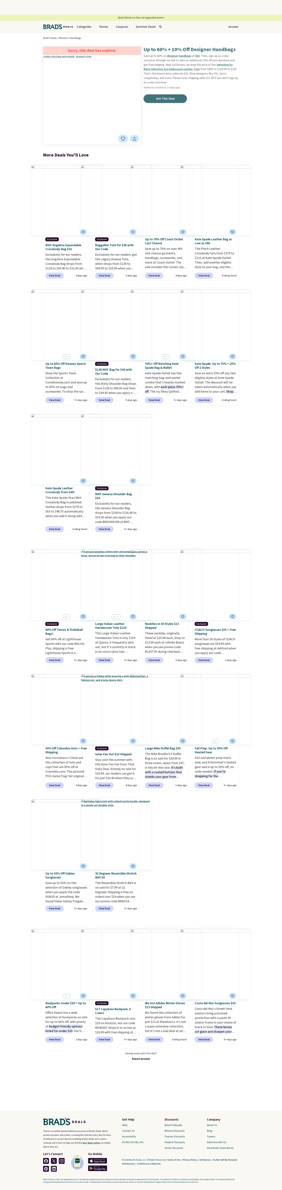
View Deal (54, 275)
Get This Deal (165, 98)
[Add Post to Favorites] (123, 139)
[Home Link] (59, 27)
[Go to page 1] (65, 357)
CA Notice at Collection (149, 1163)
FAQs (125, 1125)
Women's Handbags (70, 38)
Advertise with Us (216, 1142)
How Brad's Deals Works (220, 1148)
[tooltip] (123, 139)
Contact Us (128, 1130)
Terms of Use (174, 1160)
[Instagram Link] (62, 1161)
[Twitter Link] (54, 1161)
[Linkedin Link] (54, 1169)
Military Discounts (174, 1130)
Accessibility (129, 1136)
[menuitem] (145, 26)
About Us (212, 1125)
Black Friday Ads (173, 1125)
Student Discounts (174, 1142)
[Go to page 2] (67, 357)
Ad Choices (205, 1160)
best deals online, (92, 1143)
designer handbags (179, 56)
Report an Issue (141, 1058)
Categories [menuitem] (84, 27)
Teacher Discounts (174, 1136)
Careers (211, 1136)
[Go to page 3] (118, 617)
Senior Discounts (173, 1148)
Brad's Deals (50, 38)
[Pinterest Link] (46, 1169)
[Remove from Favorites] (83, 232)
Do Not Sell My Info (133, 1142)
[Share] (134, 138)
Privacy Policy (190, 1160)
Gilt (197, 56)
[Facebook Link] (46, 1161)
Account (233, 26)
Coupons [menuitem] (122, 27)
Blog (209, 1130)
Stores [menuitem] (103, 27)
